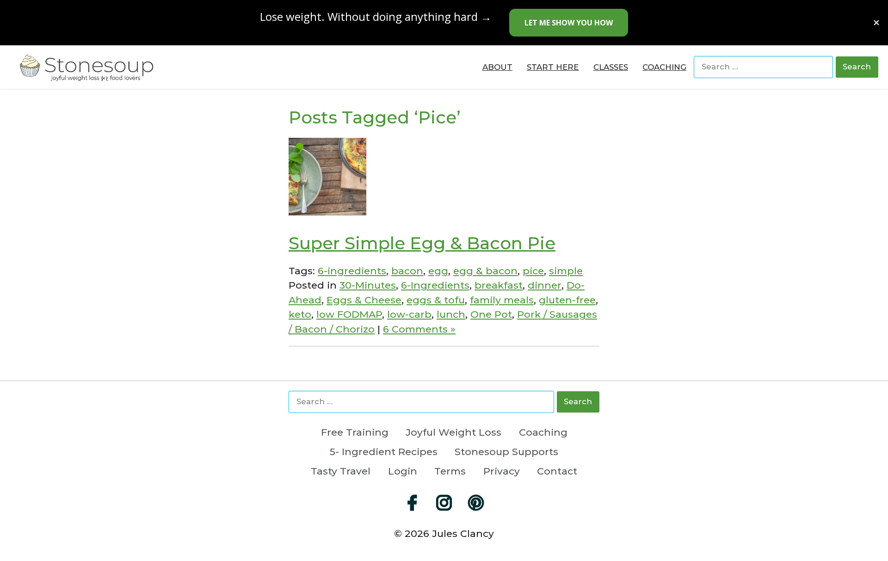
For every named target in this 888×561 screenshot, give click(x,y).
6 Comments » (419, 329)
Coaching (543, 432)
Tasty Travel (340, 471)
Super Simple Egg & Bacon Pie (422, 243)
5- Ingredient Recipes (384, 451)
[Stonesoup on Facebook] (412, 502)
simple (566, 271)
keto (300, 314)
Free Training (354, 432)
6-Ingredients (435, 285)
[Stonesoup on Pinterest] (476, 502)
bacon (407, 271)
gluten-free (567, 300)
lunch (451, 314)
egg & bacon (485, 271)
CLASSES (610, 67)
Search (857, 66)
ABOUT (497, 67)
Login (402, 471)
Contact (557, 471)
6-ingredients (352, 271)
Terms (450, 471)
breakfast (499, 285)
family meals (502, 300)
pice (533, 271)
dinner (544, 285)
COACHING (664, 67)
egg (438, 271)
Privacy (501, 471)
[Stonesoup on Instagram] (444, 502)
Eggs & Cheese (364, 300)
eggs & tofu (436, 300)
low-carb (409, 314)
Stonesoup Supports (506, 451)
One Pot (491, 314)
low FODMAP (349, 314)
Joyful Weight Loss (453, 432)
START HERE (553, 67)
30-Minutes (367, 285)
